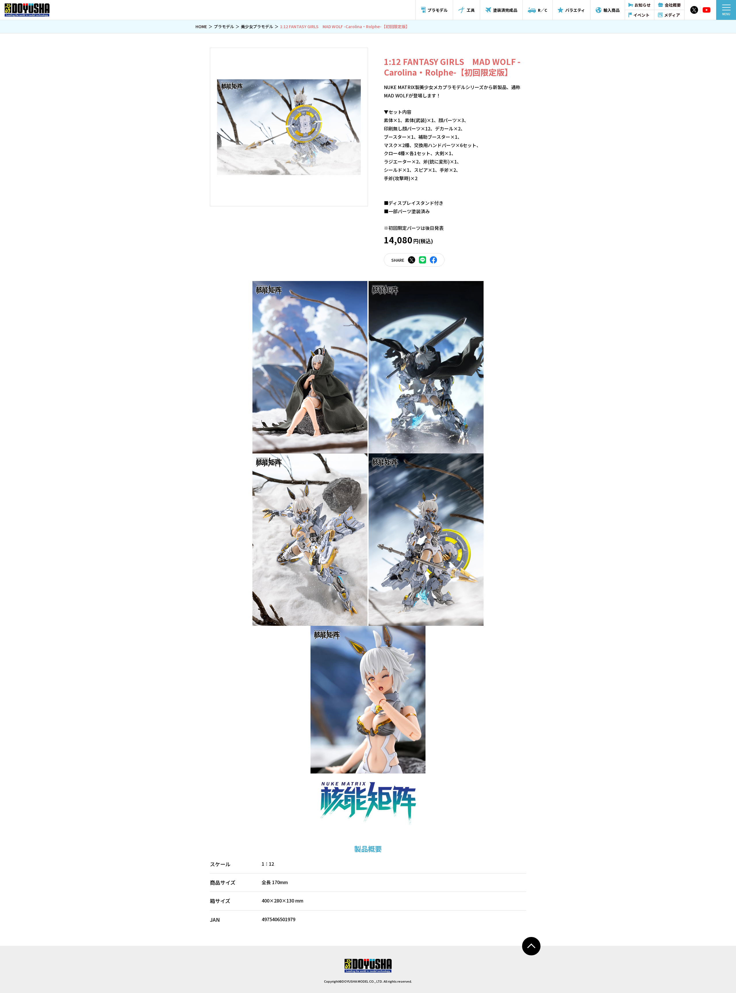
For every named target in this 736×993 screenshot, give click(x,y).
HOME (201, 26)
